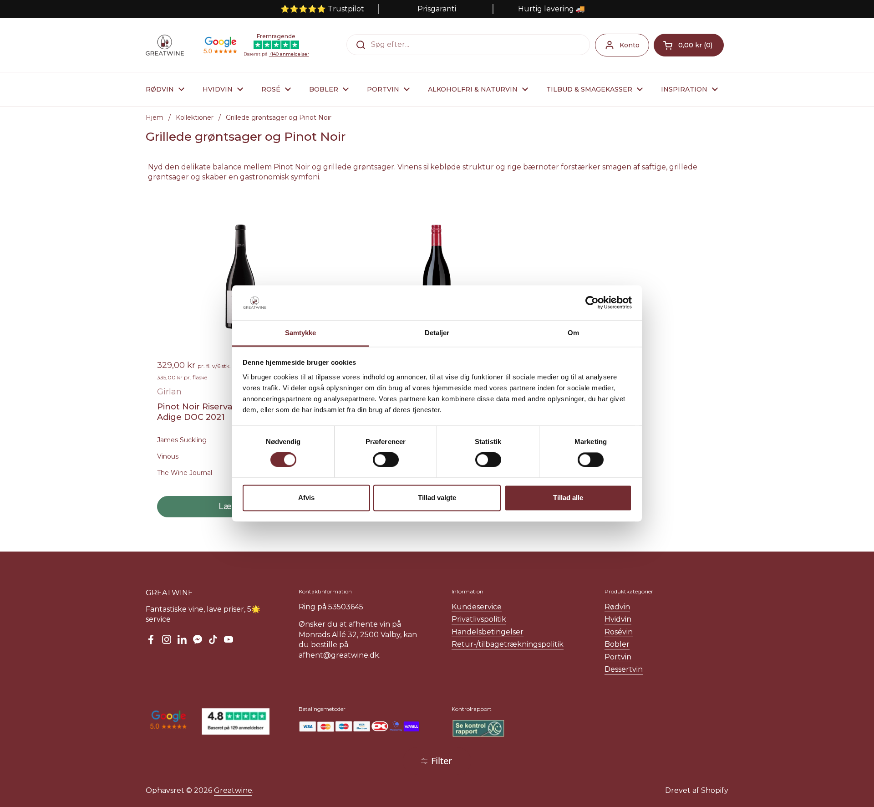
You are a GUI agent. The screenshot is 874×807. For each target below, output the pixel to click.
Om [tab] (573, 333)
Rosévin (619, 632)
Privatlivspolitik (479, 619)
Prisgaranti (436, 9)
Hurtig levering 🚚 (551, 9)
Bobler (617, 644)
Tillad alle (568, 497)
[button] (689, 45)
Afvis (306, 497)
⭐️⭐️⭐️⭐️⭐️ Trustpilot (322, 9)
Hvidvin (618, 619)
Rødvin (617, 607)
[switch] (386, 460)
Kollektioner (194, 117)
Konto (630, 45)
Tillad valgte (437, 497)
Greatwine (233, 790)
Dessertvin (624, 669)
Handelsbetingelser (487, 632)
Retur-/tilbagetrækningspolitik (508, 644)
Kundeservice (477, 607)
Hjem (154, 117)
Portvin (618, 657)
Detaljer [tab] (437, 333)
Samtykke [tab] (300, 333)
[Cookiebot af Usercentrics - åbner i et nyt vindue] (592, 303)
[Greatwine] (165, 45)
